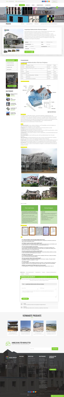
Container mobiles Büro (31, 368)
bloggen (20, 366)
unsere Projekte (40, 5)
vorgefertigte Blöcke (29, 23)
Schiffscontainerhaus (31, 363)
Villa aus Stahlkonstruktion (30, 272)
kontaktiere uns (11, 85)
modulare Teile (9, 67)
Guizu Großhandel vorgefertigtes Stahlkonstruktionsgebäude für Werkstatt (13, 331)
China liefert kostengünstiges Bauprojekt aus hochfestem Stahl (25, 331)
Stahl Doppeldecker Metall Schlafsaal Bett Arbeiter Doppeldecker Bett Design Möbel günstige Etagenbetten (43, 386)
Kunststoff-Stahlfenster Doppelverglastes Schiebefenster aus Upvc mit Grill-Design (43, 382)
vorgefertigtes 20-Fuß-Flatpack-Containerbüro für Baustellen (14, 108)
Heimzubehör (9, 69)
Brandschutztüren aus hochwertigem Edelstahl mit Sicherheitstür (43, 378)
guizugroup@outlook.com (21, 1)
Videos (33, 5)
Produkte (22, 5)
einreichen (53, 369)
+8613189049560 (9, 368)
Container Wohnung (10, 62)
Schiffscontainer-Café (31, 366)
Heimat (16, 5)
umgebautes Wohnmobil (31, 358)
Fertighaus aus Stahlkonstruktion (51, 272)
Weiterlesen (13, 100)
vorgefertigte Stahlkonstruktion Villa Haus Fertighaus (34, 284)
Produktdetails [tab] (24, 60)
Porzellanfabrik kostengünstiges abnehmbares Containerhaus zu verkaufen (14, 104)
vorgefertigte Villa (37, 272)
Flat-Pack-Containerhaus (31, 360)
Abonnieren (55, 348)
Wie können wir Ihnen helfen (10, 76)
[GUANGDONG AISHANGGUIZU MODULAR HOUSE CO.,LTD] (10, 7)
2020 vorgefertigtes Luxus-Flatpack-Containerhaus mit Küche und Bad (14, 99)
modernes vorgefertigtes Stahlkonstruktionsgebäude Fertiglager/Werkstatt (51, 331)
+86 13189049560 (11, 1)
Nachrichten (47, 5)
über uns (28, 5)
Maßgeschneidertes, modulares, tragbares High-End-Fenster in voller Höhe (14, 94)
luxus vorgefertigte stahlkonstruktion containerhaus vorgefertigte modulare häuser (38, 331)
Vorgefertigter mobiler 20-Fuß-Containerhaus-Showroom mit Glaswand (13, 113)
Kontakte (17, 9)
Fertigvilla (43, 272)
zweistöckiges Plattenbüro (31, 371)
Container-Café (30, 361)
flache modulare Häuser (31, 369)
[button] (58, 328)
